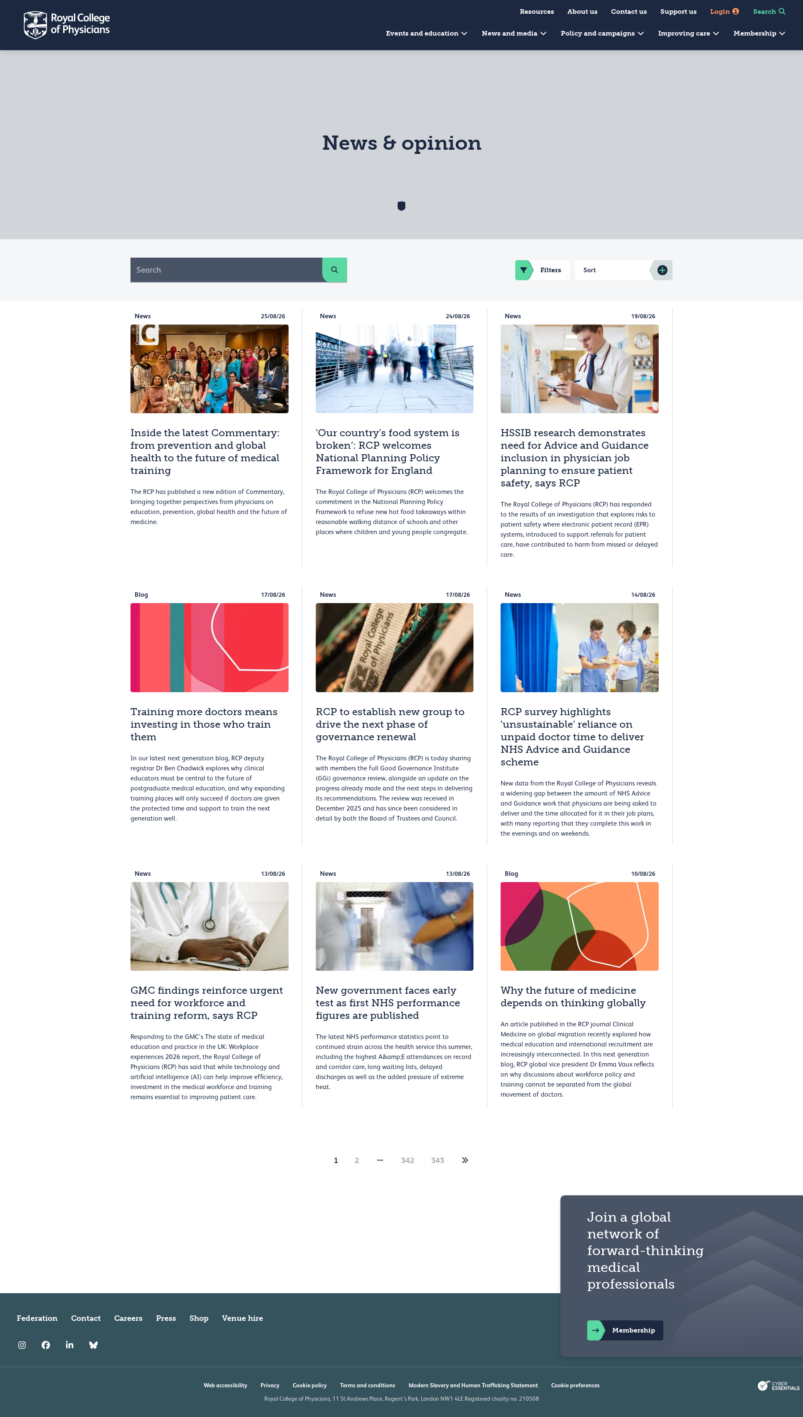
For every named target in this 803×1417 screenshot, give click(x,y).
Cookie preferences (575, 1385)
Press (166, 1318)
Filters (550, 270)
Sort (589, 270)
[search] (334, 270)
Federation (37, 1318)
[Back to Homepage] (61, 25)
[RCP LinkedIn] (70, 1345)
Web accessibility (225, 1385)
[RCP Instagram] (22, 1345)
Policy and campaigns (599, 33)
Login (720, 11)
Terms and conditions (367, 1385)
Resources (537, 11)
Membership (756, 33)
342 (407, 1160)
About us (583, 11)
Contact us (629, 11)
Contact (86, 1318)
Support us (678, 11)
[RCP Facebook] (46, 1345)
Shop (199, 1318)
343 (437, 1160)
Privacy (270, 1385)
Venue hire (242, 1318)
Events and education (423, 33)
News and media (510, 33)
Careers (128, 1318)
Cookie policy (310, 1385)
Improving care (685, 33)
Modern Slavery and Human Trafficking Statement (473, 1385)
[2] (465, 1160)
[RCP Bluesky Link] (93, 1345)
